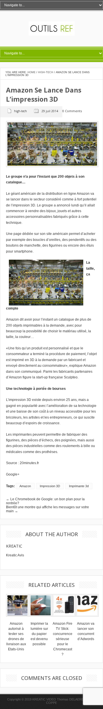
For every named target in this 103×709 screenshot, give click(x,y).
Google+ (12, 474)
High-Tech (45, 72)
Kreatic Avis (15, 555)
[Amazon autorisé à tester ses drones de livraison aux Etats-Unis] (17, 618)
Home (31, 72)
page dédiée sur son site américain (40, 234)
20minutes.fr (29, 463)
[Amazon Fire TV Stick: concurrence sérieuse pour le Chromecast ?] (63, 618)
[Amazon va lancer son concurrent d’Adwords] (87, 618)
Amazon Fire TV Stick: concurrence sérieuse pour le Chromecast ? (62, 639)
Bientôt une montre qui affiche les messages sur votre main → (47, 509)
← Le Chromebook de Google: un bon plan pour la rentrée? (45, 501)
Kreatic (14, 546)
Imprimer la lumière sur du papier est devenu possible (39, 634)
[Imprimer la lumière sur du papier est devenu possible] (40, 618)
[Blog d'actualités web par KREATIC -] (52, 34)
